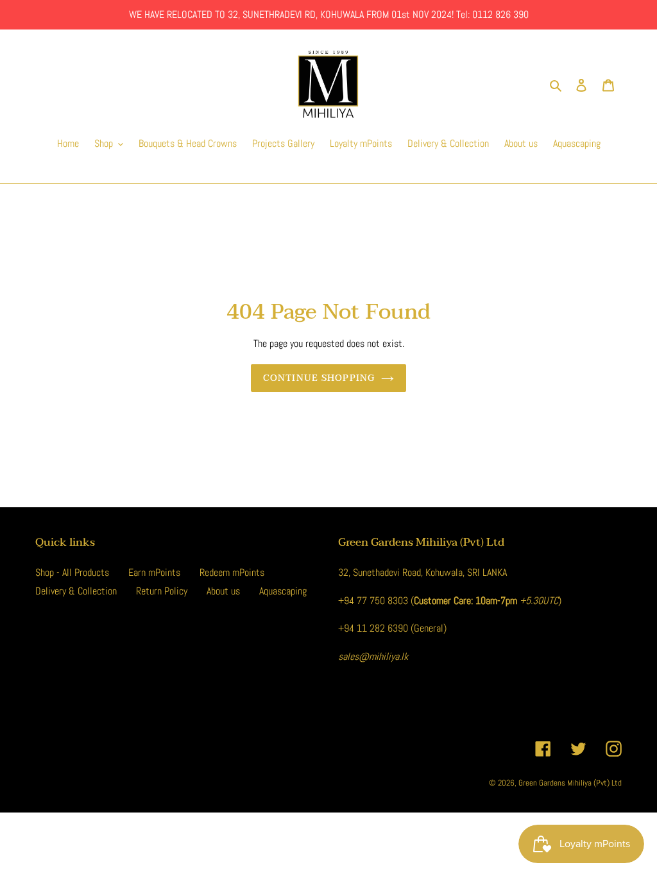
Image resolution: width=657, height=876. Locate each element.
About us (223, 591)
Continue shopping (319, 378)
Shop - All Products (72, 572)
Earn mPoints (154, 572)
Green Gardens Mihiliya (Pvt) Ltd (570, 782)
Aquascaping (283, 591)
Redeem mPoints (232, 572)
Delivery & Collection (76, 591)
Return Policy (161, 591)
